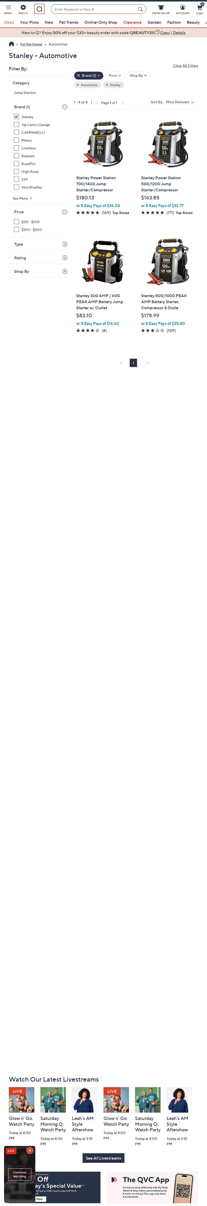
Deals (9, 22)
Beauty (193, 22)
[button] (8, 10)
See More (21, 198)
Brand (22, 106)
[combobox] (93, 9)
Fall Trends (69, 22)
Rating (20, 257)
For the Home (31, 44)
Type (18, 244)
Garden (154, 22)
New (49, 22)
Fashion (174, 22)
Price (19, 211)
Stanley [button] (115, 85)
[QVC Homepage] (11, 44)
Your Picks (29, 22)
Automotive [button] (88, 85)
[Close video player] (30, 1151)
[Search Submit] (141, 9)
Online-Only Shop (100, 22)
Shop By (21, 271)
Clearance (132, 22)
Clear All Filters (185, 65)
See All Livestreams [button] (103, 1158)
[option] (103, 32)
